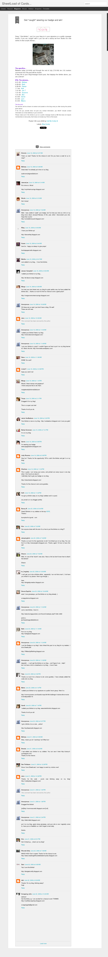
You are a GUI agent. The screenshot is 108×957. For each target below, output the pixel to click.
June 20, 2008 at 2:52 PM (32, 674)
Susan (23, 243)
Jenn (22, 318)
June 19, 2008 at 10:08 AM (38, 304)
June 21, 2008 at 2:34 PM (37, 817)
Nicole (23, 198)
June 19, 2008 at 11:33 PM (36, 469)
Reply (23, 161)
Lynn (22, 99)
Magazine (17, 9)
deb (22, 880)
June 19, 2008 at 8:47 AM (34, 259)
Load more (43, 943)
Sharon (23, 554)
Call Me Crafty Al (52, 121)
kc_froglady (25, 571)
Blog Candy (46, 124)
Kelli (22, 88)
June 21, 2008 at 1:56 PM (37, 801)
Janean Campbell (27, 271)
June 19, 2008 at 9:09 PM (38, 455)
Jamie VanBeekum (27, 418)
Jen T (24, 90)
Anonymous (25, 642)
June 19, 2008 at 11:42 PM (33, 493)
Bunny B (24, 509)
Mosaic (24, 9)
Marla (23, 688)
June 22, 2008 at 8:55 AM (32, 864)
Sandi (23, 705)
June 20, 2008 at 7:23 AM (32, 526)
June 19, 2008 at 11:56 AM (33, 357)
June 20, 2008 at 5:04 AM (35, 509)
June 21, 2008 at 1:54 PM (37, 790)
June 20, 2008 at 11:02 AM (38, 607)
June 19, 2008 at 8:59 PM (34, 442)
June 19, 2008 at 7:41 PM (40, 430)
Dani (22, 864)
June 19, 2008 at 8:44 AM (34, 243)
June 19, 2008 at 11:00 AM (38, 330)
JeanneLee (24, 182)
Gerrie (23, 97)
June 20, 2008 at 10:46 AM (40, 591)
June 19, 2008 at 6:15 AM (34, 198)
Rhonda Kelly (25, 851)
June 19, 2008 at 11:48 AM (38, 343)
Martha (23, 259)
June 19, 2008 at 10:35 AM (33, 318)
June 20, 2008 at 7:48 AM (38, 538)
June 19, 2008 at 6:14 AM (37, 182)
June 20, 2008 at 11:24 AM (38, 642)
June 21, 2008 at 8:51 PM (32, 839)
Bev (23, 95)
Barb (23, 84)
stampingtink (25, 538)
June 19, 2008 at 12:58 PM (35, 369)
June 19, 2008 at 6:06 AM (35, 167)
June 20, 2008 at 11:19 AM (33, 629)
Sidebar (31, 9)
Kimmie (23, 153)
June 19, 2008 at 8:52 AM (41, 271)
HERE (48, 511)
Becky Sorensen (26, 430)
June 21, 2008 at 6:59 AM (35, 737)
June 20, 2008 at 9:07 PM (37, 721)
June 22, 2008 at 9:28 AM (32, 880)
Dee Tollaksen (25, 764)
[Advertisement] (82, 49)
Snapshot (38, 9)
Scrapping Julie (26, 894)
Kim (22, 526)
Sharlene (24, 469)
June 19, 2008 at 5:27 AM (35, 153)
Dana (23, 357)
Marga (23, 381)
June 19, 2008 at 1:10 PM (34, 381)
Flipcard (10, 9)
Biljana (23, 101)
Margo (23, 287)
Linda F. (24, 369)
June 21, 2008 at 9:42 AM (34, 749)
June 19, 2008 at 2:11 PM (33, 398)
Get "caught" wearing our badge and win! (43, 19)
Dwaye (24, 86)
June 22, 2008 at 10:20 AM (40, 894)
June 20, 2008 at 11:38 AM (38, 660)
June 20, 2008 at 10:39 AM (38, 571)
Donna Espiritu (26, 591)
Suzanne (25, 92)
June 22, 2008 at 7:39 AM (38, 851)
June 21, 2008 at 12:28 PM (39, 764)
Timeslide (46, 9)
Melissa (24, 82)
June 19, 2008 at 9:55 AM (34, 287)
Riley (23, 228)
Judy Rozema (25, 455)
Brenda (23, 749)
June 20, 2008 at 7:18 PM (33, 705)
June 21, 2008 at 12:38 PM (33, 776)
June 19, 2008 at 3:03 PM (42, 418)
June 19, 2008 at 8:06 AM (33, 228)
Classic (3, 9)
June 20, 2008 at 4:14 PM (33, 688)
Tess (22, 674)
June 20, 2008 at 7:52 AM (34, 554)
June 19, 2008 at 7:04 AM (37, 210)
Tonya (23, 398)
